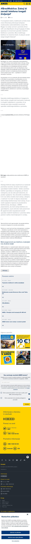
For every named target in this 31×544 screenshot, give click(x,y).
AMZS (3, 500)
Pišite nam (4, 507)
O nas (2, 498)
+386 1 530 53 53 (10, 484)
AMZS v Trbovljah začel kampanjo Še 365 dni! (14, 312)
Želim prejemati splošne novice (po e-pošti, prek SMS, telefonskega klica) (15, 393)
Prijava (27, 404)
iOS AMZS (5, 493)
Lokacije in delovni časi (7, 505)
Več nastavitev (15, 541)
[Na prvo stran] (6, 4)
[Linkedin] (9, 460)
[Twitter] (6, 460)
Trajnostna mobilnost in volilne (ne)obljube (13, 283)
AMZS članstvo (5, 502)
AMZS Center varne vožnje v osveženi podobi (14, 322)
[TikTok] (20, 460)
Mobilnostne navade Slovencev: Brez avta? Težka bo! (15, 292)
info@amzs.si (3, 469)
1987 (8, 481)
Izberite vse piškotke (15, 532)
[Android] (24, 460)
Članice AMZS (5, 503)
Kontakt (3, 464)
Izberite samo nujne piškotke (15, 537)
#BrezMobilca (5, 303)
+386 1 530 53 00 (7, 488)
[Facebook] (2, 460)
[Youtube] (17, 460)
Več (3, 286)
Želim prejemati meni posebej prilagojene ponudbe (15, 398)
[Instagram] (13, 460)
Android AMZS (6, 491)
